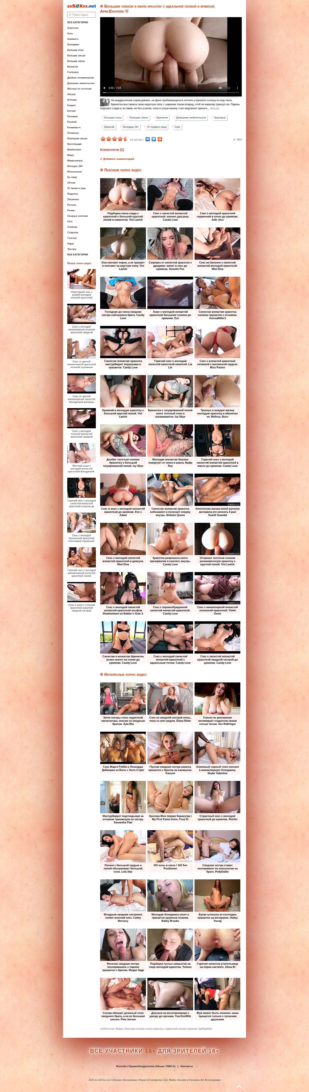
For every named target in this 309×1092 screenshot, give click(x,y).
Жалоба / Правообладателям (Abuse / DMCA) (145, 1066)
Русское (71, 204)
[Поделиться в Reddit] (160, 139)
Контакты (186, 1066)
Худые (70, 243)
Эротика (71, 249)
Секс (70, 221)
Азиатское (73, 27)
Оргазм (71, 182)
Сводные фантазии (77, 215)
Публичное (73, 199)
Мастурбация (74, 144)
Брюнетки (72, 66)
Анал (70, 33)
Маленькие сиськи (77, 138)
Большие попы (75, 50)
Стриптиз (72, 226)
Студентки (72, 232)
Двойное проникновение (80, 77)
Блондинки (73, 44)
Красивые (72, 116)
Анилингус (73, 38)
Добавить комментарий (118, 158)
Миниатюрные (75, 160)
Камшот (71, 105)
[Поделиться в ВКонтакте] (148, 139)
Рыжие (71, 210)
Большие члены (76, 61)
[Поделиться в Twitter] (154, 139)
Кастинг (71, 110)
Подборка (72, 193)
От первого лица (76, 188)
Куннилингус (74, 127)
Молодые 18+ (75, 166)
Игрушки (72, 99)
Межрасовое (74, 149)
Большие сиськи (76, 55)
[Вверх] (239, 1086)
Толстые (72, 238)
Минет (70, 155)
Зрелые (71, 94)
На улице (72, 177)
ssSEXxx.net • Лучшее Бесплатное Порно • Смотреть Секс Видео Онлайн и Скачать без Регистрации (158, 1080)
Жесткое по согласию (79, 88)
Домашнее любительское (81, 83)
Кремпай (72, 121)
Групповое (73, 72)
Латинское (73, 132)
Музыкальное (74, 171)
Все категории (77, 22)
